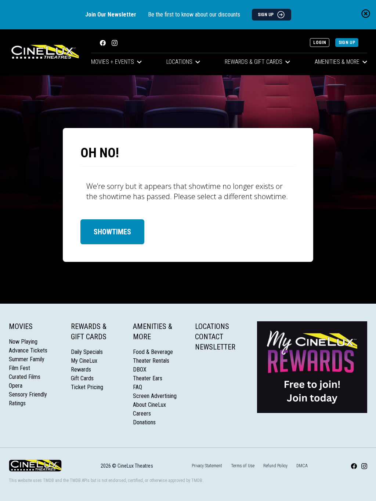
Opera (15, 385)
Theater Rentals (151, 360)
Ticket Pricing (87, 387)
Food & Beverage (153, 351)
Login (319, 42)
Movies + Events (112, 61)
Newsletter (215, 347)
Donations (144, 422)
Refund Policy (275, 465)
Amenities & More (337, 61)
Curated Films (24, 376)
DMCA (302, 465)
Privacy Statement (207, 465)
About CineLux (149, 404)
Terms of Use (242, 465)
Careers (142, 413)
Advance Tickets (28, 350)
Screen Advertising (155, 395)
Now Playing (23, 341)
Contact (209, 336)
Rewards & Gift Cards (253, 61)
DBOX (140, 369)
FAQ (137, 387)
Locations (179, 61)
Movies (21, 326)
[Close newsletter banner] (365, 13)
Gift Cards (82, 378)
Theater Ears (147, 378)
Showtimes (112, 231)
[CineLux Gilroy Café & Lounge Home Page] (44, 52)
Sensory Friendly (28, 394)
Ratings (17, 403)
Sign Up (347, 42)
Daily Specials (87, 351)
